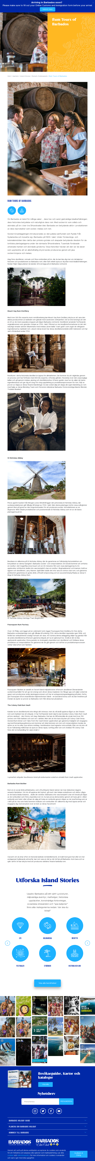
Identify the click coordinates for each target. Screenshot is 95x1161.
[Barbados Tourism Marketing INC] (19, 1142)
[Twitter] (43, 1111)
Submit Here (47, 9)
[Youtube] (59, 1111)
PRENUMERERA (66, 1101)
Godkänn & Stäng (78, 1154)
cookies (11, 1155)
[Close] (93, 2)
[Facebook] (51, 1111)
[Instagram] (35, 1111)
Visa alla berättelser (48, 983)
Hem (9, 76)
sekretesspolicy (23, 1155)
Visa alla (45, 1084)
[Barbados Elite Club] (47, 1142)
